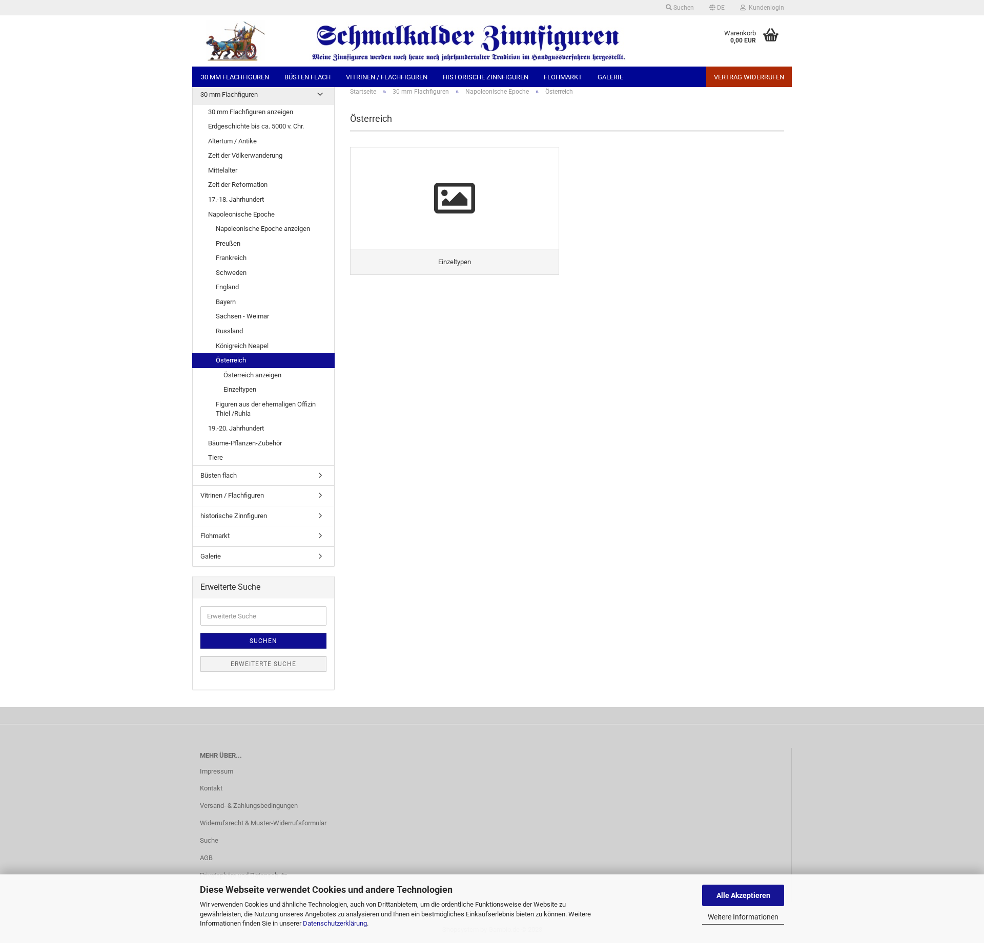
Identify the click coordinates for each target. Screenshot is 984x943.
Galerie (610, 77)
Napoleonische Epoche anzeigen (263, 228)
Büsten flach (307, 77)
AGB (206, 858)
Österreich (231, 360)
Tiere (215, 457)
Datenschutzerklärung (335, 923)
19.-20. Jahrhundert (236, 428)
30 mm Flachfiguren (235, 77)
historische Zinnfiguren (485, 77)
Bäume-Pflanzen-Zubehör (245, 443)
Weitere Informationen (743, 917)
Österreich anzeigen (252, 375)
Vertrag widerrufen (749, 77)
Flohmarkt (563, 77)
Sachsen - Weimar (242, 316)
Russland (229, 331)
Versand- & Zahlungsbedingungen (249, 805)
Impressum (216, 771)
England (227, 287)
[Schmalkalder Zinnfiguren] (442, 41)
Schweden (231, 272)
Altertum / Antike (232, 141)
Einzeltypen (239, 389)
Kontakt (211, 788)
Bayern (226, 302)
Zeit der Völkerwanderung (245, 155)
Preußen (228, 243)
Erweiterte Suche (263, 664)
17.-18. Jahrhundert (236, 199)
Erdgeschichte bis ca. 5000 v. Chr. (256, 126)
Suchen (683, 7)
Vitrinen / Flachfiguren (386, 77)
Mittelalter (222, 170)
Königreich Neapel (242, 346)
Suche (209, 840)
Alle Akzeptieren (743, 895)
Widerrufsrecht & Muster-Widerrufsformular (263, 823)
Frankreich (231, 258)
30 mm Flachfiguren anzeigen (250, 112)
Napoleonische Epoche (241, 214)
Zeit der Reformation (238, 184)
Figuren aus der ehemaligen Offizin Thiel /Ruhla (266, 409)
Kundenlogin (765, 7)
